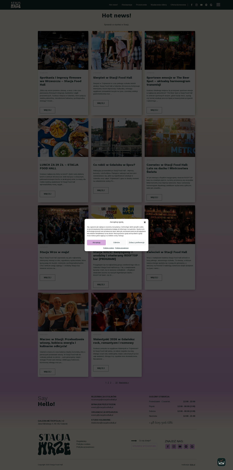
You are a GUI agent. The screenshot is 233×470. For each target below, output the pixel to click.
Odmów (116, 242)
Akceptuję (96, 242)
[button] (145, 222)
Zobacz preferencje (136, 242)
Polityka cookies (108, 248)
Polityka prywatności (122, 248)
